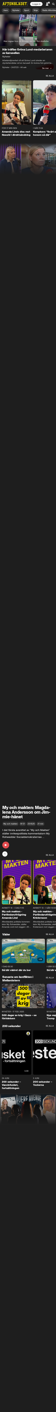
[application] (28, 30)
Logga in (36, 4)
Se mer (45, 68)
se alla (50, 76)
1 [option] (4, 854)
